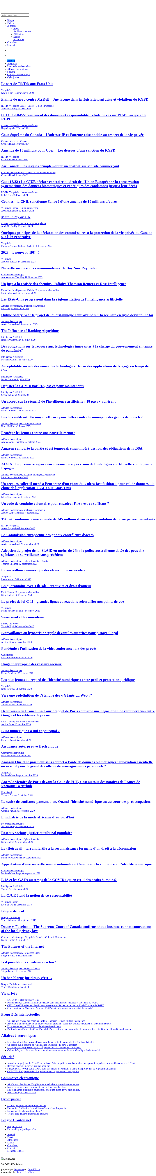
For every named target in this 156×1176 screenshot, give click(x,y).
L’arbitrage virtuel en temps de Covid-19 (26, 1105)
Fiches (10, 23)
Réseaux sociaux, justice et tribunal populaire (29, 1066)
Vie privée (12, 63)
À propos (11, 25)
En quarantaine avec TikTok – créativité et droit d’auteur (34, 1026)
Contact (11, 45)
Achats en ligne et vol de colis (21, 1092)
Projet (16, 28)
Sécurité (11, 71)
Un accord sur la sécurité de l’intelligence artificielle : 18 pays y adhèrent (42, 1044)
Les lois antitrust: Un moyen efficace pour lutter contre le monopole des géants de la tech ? (50, 1042)
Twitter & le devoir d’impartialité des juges (27, 1113)
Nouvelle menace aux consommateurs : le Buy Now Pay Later (37, 1087)
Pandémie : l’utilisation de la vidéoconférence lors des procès (36, 1108)
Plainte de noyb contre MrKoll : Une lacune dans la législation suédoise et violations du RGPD (52, 1002)
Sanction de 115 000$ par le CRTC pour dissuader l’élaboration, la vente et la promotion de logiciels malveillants (61, 1068)
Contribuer (12, 42)
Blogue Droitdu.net (16, 1120)
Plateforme (18, 39)
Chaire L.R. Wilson (25, 1172)
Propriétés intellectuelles (18, 66)
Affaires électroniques (17, 69)
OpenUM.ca (34, 1169)
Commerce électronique (18, 74)
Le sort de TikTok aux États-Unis (23, 1000)
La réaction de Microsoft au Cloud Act (25, 1111)
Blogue (10, 20)
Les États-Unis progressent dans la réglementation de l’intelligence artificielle (44, 1047)
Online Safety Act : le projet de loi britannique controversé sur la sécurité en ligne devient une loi (53, 1050)
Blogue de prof (14, 1126)
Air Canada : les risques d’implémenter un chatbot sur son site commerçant (43, 1084)
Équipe (16, 36)
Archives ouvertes (22, 31)
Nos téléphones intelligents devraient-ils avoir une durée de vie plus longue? (43, 1090)
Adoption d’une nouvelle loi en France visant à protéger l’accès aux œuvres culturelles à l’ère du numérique (59, 1023)
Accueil (11, 60)
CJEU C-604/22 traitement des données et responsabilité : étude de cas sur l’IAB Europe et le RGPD (55, 1005)
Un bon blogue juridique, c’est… (23, 1129)
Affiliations (18, 34)
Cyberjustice (13, 77)
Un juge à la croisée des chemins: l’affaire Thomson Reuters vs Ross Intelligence (46, 1021)
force (19, 1169)
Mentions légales (15, 1151)
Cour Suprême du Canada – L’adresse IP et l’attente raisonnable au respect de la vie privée (50, 1008)
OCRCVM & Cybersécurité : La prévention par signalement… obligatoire (43, 1071)
